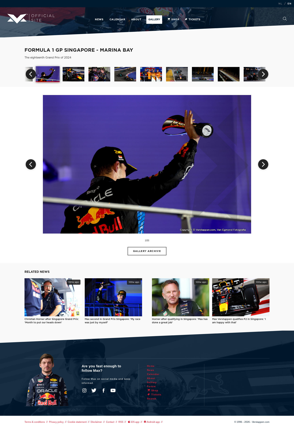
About (136, 19)
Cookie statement (77, 422)
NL (280, 4)
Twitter (94, 390)
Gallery (154, 19)
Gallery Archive (147, 251)
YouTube (113, 390)
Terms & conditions (34, 422)
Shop (175, 19)
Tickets (195, 19)
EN (289, 4)
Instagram (84, 390)
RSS (120, 422)
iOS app (135, 422)
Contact (110, 422)
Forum (151, 386)
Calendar (117, 19)
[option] (48, 74)
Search (285, 19)
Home (151, 366)
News (99, 19)
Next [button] (263, 74)
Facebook (103, 390)
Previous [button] (31, 74)
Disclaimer (96, 422)
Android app (153, 422)
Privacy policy (56, 422)
